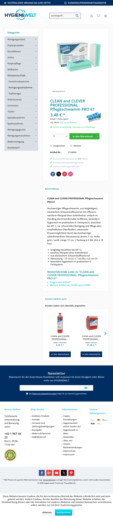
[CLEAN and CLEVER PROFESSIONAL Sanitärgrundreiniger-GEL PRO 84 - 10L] (91, 323)
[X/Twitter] (58, 174)
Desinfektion (14, 51)
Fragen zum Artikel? (60, 282)
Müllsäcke (13, 69)
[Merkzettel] (98, 16)
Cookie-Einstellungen (70, 418)
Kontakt (36, 419)
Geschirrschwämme (19, 81)
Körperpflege (14, 63)
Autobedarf (13, 147)
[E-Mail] (64, 174)
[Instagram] (70, 174)
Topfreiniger (15, 93)
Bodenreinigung (16, 141)
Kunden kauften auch (56, 299)
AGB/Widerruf (39, 437)
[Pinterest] (71, 473)
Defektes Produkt (40, 416)
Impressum (68, 454)
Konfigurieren (63, 512)
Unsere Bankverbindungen (72, 445)
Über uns (67, 440)
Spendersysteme (16, 117)
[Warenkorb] (105, 16)
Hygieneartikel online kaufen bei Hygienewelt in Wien (72, 428)
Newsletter (68, 437)
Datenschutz (69, 451)
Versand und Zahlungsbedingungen (43, 425)
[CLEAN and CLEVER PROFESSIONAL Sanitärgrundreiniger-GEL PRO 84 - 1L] (59, 323)
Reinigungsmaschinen (19, 135)
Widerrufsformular (41, 433)
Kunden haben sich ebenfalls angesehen (65, 305)
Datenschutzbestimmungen (44, 393)
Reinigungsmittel (16, 39)
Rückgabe (37, 430)
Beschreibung (52, 188)
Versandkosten (49, 480)
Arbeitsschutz (15, 99)
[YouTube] (56, 473)
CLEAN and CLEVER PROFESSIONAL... (60, 338)
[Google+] (49, 473)
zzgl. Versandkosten (68, 122)
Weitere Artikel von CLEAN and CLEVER (69, 285)
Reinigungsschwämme (20, 87)
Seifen (11, 57)
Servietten (13, 105)
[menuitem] (105, 16)
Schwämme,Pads (16, 75)
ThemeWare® (69, 483)
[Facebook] (52, 174)
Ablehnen (47, 512)
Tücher (11, 111)
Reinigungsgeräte (17, 129)
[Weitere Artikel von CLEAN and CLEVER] (93, 117)
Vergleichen (59, 145)
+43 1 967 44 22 (12, 435)
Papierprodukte (16, 45)
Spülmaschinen (15, 123)
